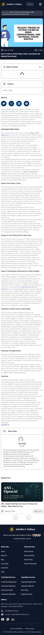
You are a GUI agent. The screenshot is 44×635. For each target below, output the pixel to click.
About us (4, 556)
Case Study (4, 564)
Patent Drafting (29, 556)
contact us (5, 425)
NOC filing (24, 590)
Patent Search (28, 551)
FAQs (2, 572)
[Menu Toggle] (40, 4)
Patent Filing (7, 90)
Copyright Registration (28, 582)
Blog (2, 560)
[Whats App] (7, 619)
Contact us (4, 568)
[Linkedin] (13, 619)
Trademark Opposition (8, 594)
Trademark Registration (9, 582)
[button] (40, 67)
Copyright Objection (27, 586)
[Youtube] (2, 619)
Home (4, 12)
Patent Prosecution (30, 564)
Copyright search (26, 594)
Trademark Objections (8, 586)
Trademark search (7, 590)
